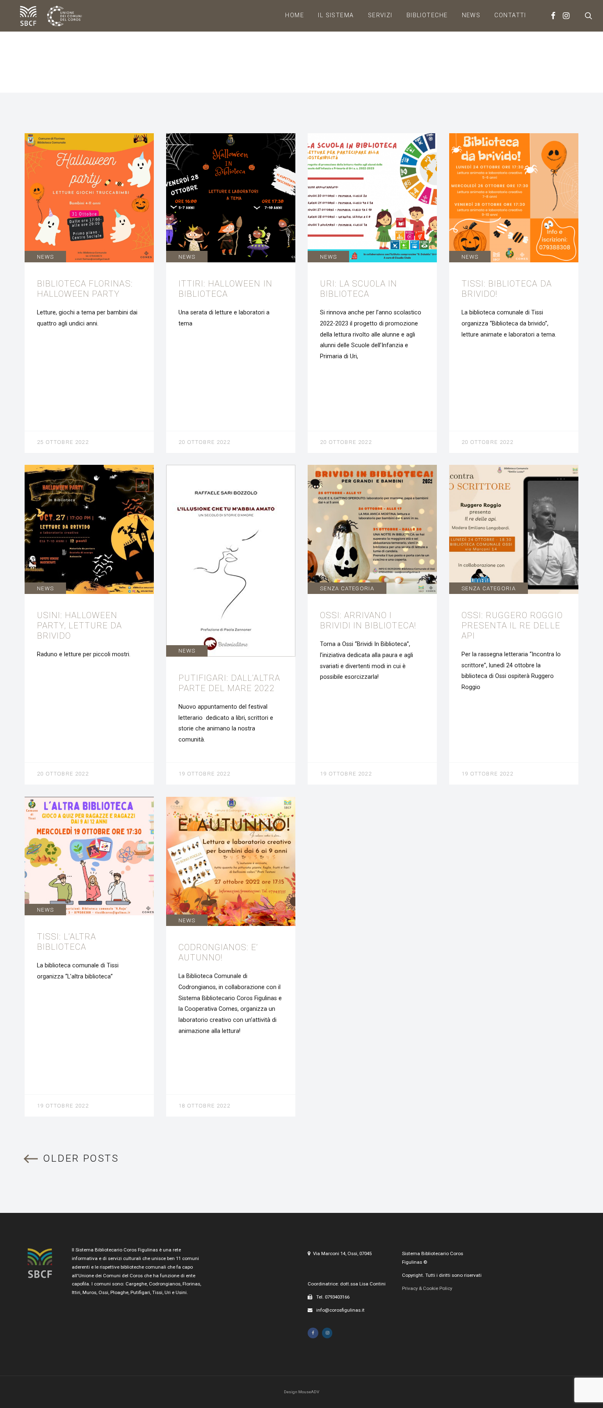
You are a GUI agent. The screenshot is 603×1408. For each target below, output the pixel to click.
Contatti (510, 15)
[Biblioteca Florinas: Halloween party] (89, 293)
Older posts (81, 1158)
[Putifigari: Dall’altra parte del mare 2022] (230, 625)
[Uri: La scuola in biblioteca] (372, 293)
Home (294, 15)
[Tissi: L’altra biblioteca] (89, 957)
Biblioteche (427, 15)
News (471, 15)
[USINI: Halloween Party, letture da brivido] (89, 625)
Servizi (380, 15)
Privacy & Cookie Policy (427, 1288)
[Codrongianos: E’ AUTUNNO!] (230, 957)
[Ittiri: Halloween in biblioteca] (230, 293)
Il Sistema (336, 15)
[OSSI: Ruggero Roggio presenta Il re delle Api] (513, 625)
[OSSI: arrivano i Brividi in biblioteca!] (372, 625)
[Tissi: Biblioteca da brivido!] (513, 293)
